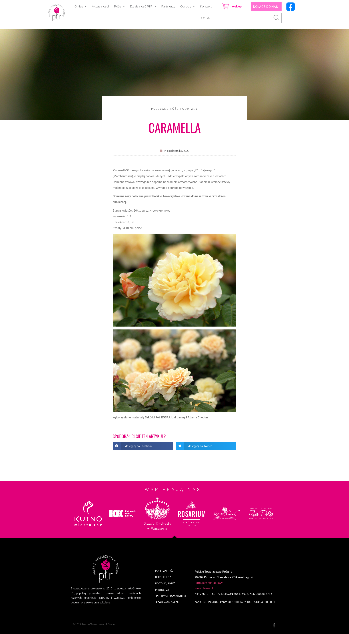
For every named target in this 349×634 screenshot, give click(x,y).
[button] (143, 446)
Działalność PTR (141, 6)
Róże (117, 6)
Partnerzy (168, 6)
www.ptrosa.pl (203, 588)
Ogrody (185, 6)
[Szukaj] (278, 18)
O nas (79, 6)
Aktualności (100, 6)
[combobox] (236, 18)
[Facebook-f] (274, 625)
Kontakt (206, 6)
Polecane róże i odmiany (174, 108)
